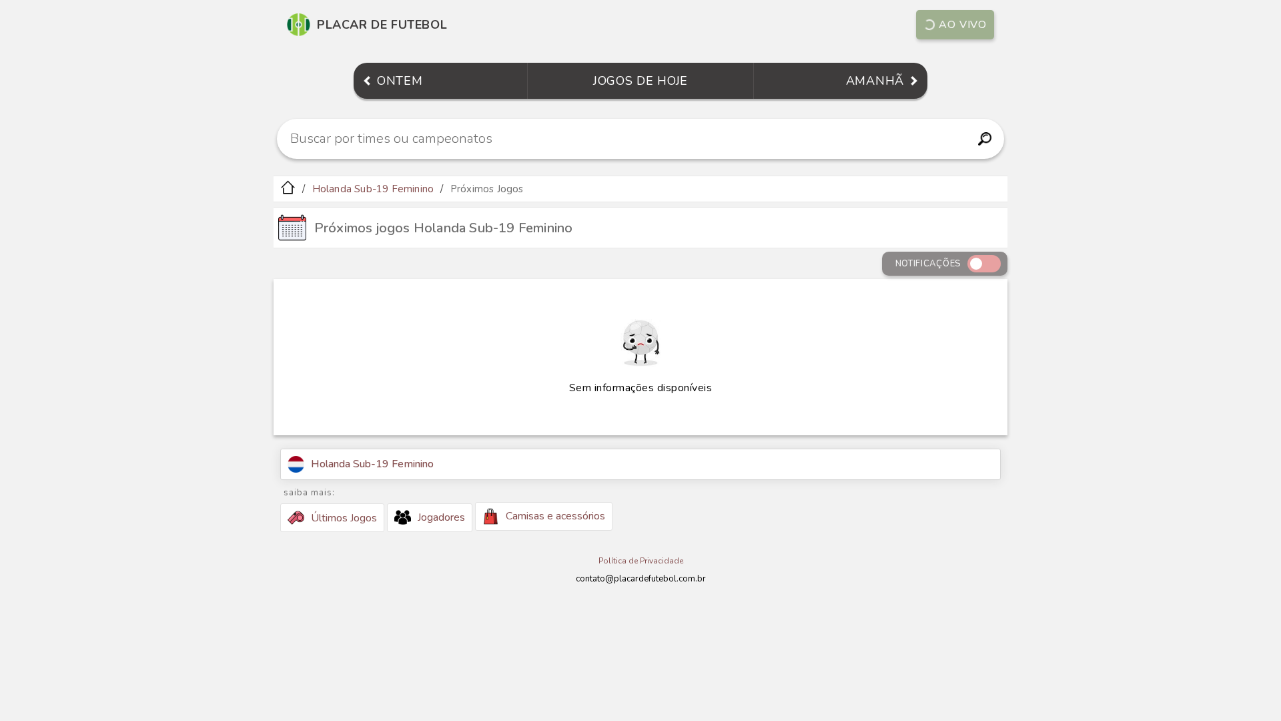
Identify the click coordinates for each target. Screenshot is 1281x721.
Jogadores (441, 517)
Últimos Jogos (344, 518)
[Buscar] (984, 139)
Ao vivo (963, 24)
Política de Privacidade (640, 560)
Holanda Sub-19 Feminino (373, 189)
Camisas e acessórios (555, 516)
